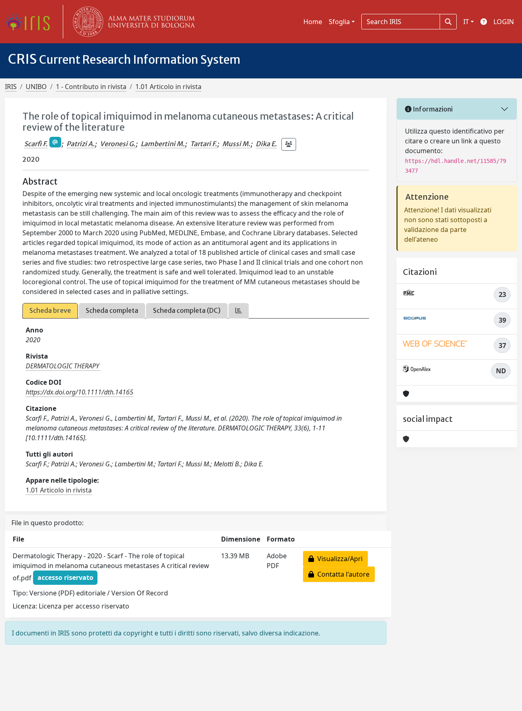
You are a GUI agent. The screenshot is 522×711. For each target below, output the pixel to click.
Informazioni (432, 109)
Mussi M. (236, 144)
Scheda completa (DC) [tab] (187, 310)
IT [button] (466, 21)
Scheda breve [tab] (50, 310)
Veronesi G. (117, 144)
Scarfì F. (36, 144)
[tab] (238, 310)
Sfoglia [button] (339, 21)
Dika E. (266, 144)
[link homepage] (30, 21)
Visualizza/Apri (338, 558)
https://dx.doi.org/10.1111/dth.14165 (79, 392)
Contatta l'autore (341, 574)
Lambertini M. (163, 144)
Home (312, 21)
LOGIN (503, 21)
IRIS (11, 86)
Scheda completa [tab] (112, 310)
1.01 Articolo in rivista (168, 86)
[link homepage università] (132, 21)
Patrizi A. (80, 144)
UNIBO (36, 86)
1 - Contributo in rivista (91, 86)
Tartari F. (203, 144)
